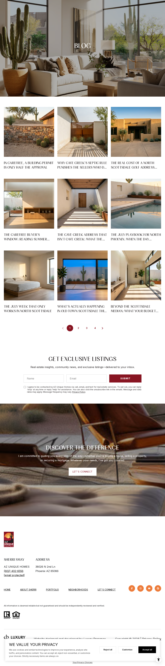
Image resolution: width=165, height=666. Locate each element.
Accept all (147, 649)
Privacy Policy (78, 392)
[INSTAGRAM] (140, 588)
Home (7, 589)
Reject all (107, 649)
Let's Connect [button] (83, 471)
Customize (127, 649)
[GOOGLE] (158, 588)
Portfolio (52, 589)
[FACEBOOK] (132, 588)
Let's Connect (107, 589)
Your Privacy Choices (82, 662)
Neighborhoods (78, 589)
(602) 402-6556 (13, 571)
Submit (125, 378)
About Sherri (28, 589)
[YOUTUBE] (149, 588)
